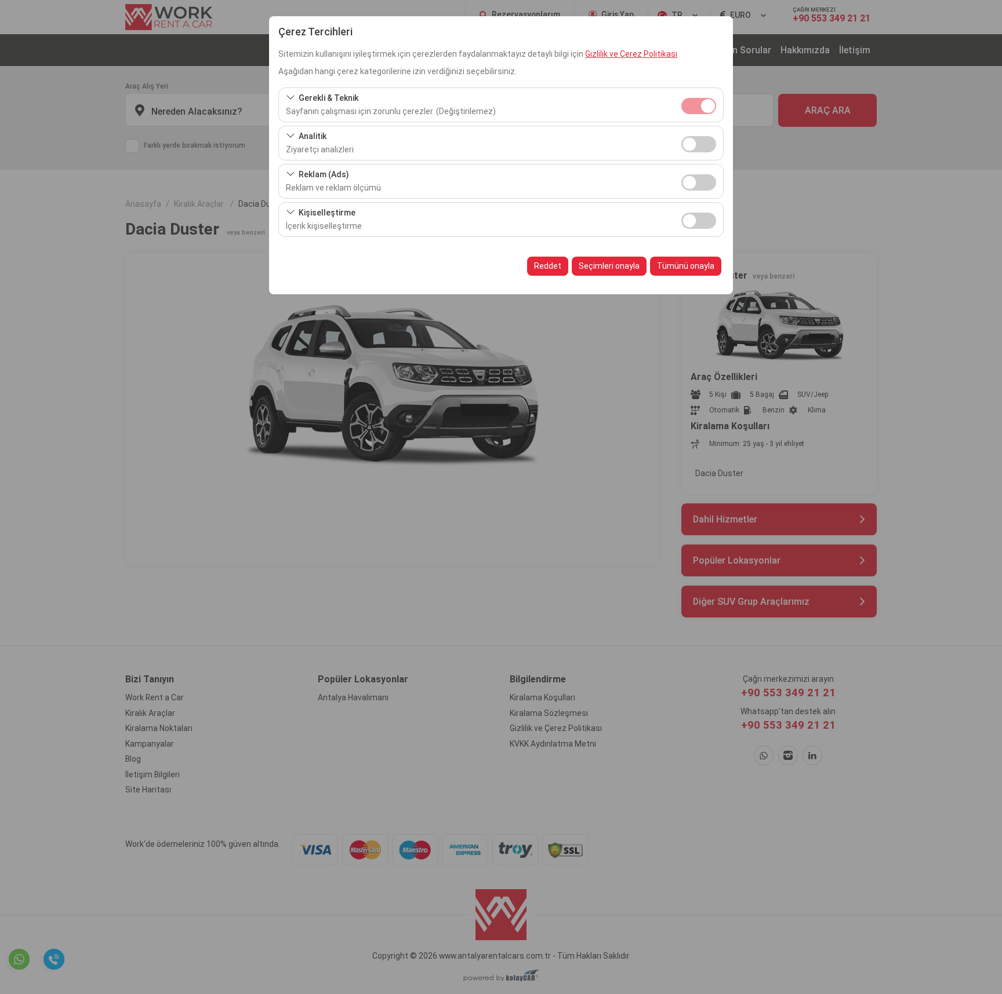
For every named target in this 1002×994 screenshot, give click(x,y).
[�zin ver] (698, 142)
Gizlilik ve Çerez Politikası (631, 54)
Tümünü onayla (685, 266)
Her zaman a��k (698, 106)
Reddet (547, 266)
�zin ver (698, 144)
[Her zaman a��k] (698, 104)
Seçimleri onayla (609, 266)
